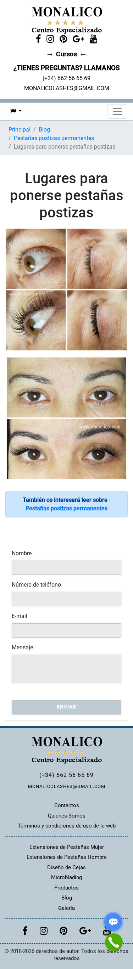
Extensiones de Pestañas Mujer (66, 847)
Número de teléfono (36, 584)
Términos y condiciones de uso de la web (67, 826)
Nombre (22, 553)
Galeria (66, 908)
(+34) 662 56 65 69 (66, 775)
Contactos (66, 805)
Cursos (66, 54)
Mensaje (22, 647)
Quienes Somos (66, 816)
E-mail (19, 616)
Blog (44, 129)
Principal (20, 129)
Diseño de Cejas (66, 867)
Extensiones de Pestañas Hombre (67, 857)
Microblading (66, 877)
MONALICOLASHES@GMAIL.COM (66, 786)
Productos (66, 888)
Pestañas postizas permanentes (54, 138)
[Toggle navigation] (117, 111)
